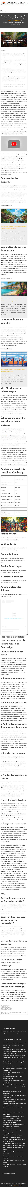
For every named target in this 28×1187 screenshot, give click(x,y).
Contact (4, 1173)
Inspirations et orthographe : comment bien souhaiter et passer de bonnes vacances (14, 1045)
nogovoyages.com (20, 1033)
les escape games (5, 435)
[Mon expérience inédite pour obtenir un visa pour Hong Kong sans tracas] (14, 365)
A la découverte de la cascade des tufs (14, 1145)
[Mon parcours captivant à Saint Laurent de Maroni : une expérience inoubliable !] (14, 222)
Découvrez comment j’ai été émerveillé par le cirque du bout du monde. (13, 1013)
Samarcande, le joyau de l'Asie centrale (14, 1085)
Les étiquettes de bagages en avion (13, 1066)
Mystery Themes (17, 1185)
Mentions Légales (10, 1173)
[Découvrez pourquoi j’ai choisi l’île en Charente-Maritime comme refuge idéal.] (14, 295)
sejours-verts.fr (10, 1033)
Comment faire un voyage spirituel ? (13, 1124)
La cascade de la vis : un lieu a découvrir (14, 1049)
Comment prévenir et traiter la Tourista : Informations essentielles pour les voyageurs (14, 1058)
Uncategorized (7, 36)
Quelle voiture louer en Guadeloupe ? (14, 1143)
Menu (3, 11)
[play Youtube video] (14, 143)
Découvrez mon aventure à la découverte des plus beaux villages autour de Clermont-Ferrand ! (6, 1007)
